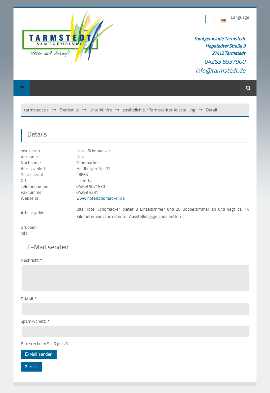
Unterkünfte (101, 110)
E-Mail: (29, 299)
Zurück (31, 367)
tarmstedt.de (36, 110)
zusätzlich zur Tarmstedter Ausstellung (159, 110)
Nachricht (31, 260)
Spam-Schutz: (35, 321)
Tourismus (69, 110)
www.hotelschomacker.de (100, 198)
